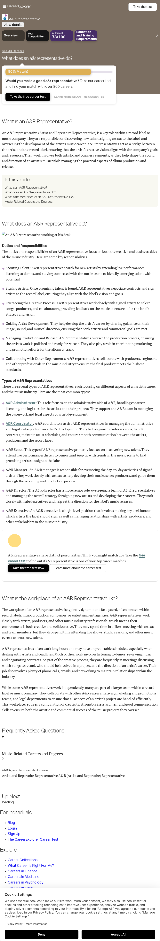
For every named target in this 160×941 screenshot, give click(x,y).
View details (13, 25)
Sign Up (14, 834)
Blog (11, 823)
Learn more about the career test (80, 97)
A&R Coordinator (19, 423)
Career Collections (22, 860)
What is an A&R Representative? (26, 187)
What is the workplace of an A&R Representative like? (39, 197)
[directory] (80, 191)
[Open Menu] (65, 7)
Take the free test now (28, 568)
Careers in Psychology (25, 882)
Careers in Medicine (23, 877)
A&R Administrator (21, 403)
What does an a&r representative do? (37, 58)
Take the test (142, 6)
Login (12, 828)
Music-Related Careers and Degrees (28, 201)
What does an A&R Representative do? (30, 192)
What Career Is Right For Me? (31, 866)
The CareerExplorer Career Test (33, 839)
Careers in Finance (22, 871)
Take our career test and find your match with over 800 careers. (58, 83)
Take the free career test (28, 96)
